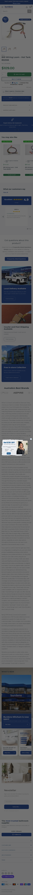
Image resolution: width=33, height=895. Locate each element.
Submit (8, 453)
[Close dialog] (31, 439)
